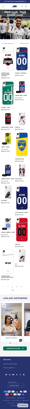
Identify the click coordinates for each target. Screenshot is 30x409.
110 (13, 290)
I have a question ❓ (9, 368)
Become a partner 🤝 (10, 364)
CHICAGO (17, 244)
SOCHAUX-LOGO (19, 159)
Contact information (15, 405)
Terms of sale (11, 403)
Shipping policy (20, 403)
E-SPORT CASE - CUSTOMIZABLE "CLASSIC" (5, 74)
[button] (3, 6)
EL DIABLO (4, 200)
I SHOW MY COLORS (13, 348)
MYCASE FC (13, 398)
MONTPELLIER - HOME (7, 127)
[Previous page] (3, 287)
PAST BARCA (18, 179)
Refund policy (20, 398)
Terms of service (16, 400)
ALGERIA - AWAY (5, 107)
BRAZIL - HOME (5, 147)
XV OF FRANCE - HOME (21, 212)
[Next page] (17, 290)
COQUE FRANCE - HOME (7, 179)
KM (16, 264)
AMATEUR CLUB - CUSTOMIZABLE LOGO (7, 276)
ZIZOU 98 (17, 127)
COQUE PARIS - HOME (21, 95)
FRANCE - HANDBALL (20, 73)
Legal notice (25, 400)
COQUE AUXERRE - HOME (8, 232)
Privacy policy (6, 400)
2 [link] (12, 287)
